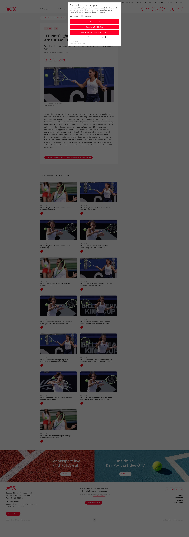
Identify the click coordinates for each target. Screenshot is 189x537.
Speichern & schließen (94, 27)
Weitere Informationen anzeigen (94, 37)
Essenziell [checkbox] (76, 16)
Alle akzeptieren (94, 21)
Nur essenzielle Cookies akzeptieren (94, 32)
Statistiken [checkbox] (87, 16)
